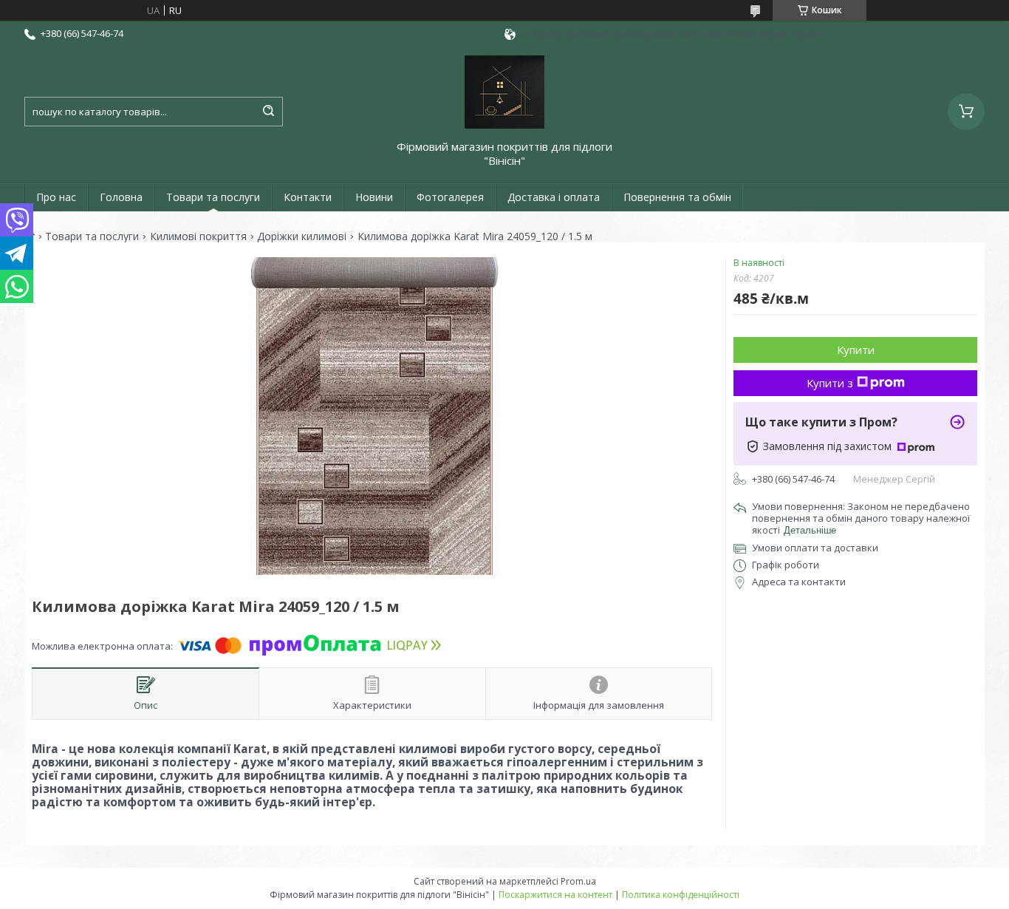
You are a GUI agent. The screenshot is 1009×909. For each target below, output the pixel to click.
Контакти (308, 197)
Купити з (830, 382)
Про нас (56, 197)
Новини (374, 197)
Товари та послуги (213, 197)
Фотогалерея (450, 197)
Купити (856, 349)
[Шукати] (268, 111)
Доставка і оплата (553, 197)
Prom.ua (578, 881)
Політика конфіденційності (680, 894)
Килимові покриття (198, 236)
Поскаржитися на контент (555, 894)
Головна (121, 197)
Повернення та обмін (677, 197)
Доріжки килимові (301, 236)
